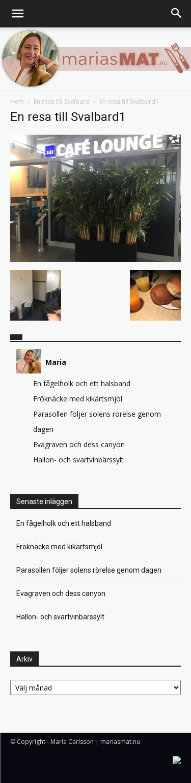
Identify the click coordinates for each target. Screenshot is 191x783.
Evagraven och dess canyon (79, 444)
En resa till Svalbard (62, 101)
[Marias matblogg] (95, 58)
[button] (17, 13)
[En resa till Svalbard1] (95, 259)
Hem (17, 101)
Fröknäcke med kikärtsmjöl (77, 398)
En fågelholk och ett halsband (81, 383)
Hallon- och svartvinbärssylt (78, 459)
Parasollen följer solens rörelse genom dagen (88, 570)
